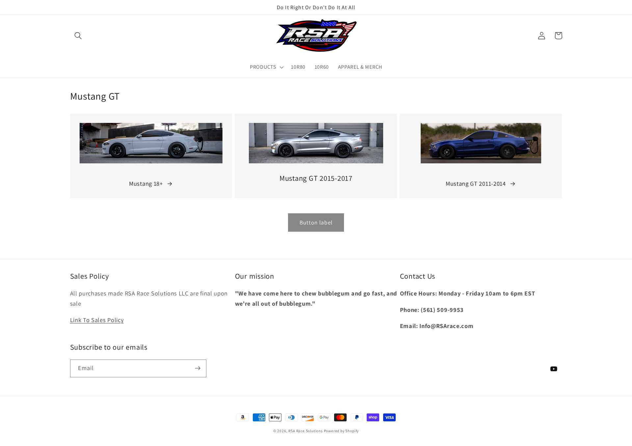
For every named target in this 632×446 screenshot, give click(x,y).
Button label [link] (316, 222)
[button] (78, 35)
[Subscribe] (197, 368)
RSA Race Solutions (306, 430)
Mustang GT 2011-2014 (476, 183)
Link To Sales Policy (97, 320)
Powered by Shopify (341, 430)
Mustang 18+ (146, 183)
